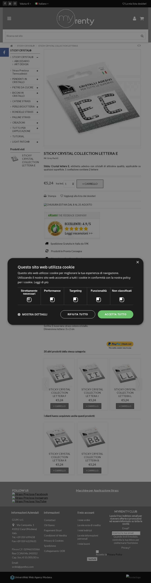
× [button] (137, 262)
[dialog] (75, 291)
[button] (32, 314)
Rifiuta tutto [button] (78, 314)
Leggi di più (41, 282)
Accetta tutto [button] (115, 314)
